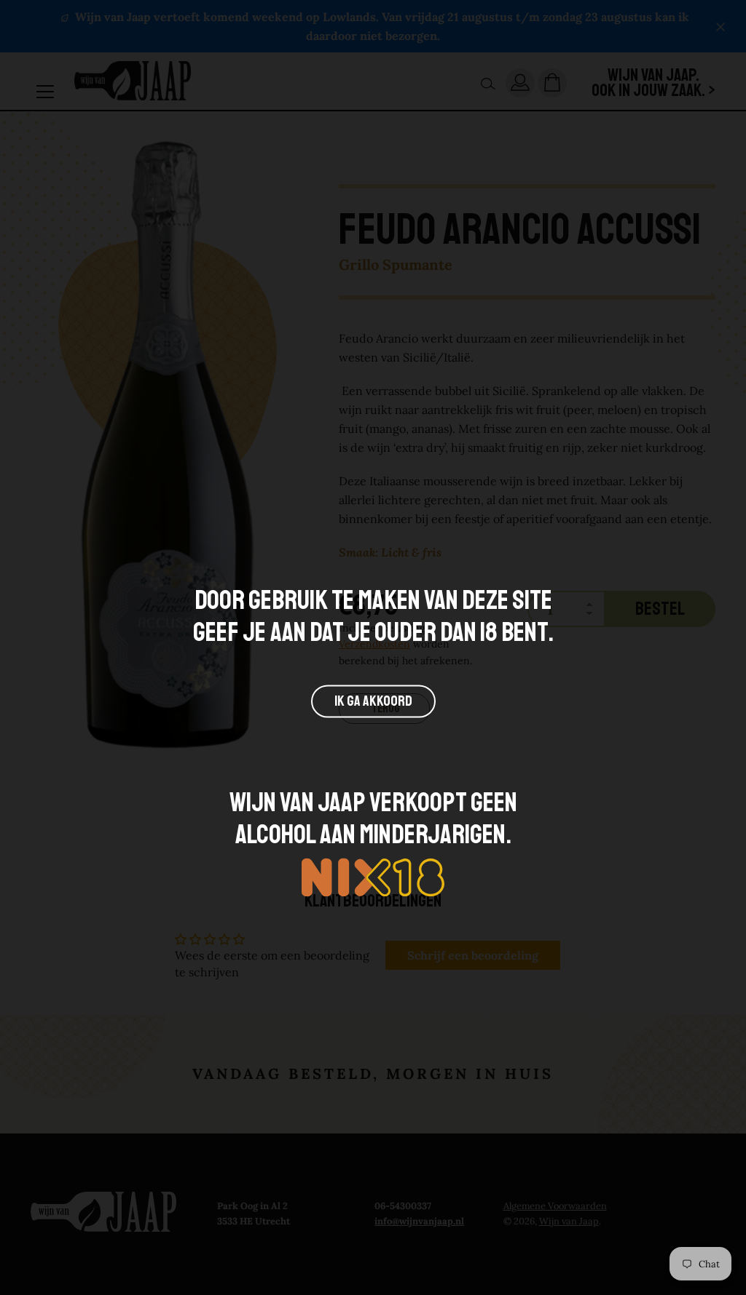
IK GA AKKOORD (373, 702)
